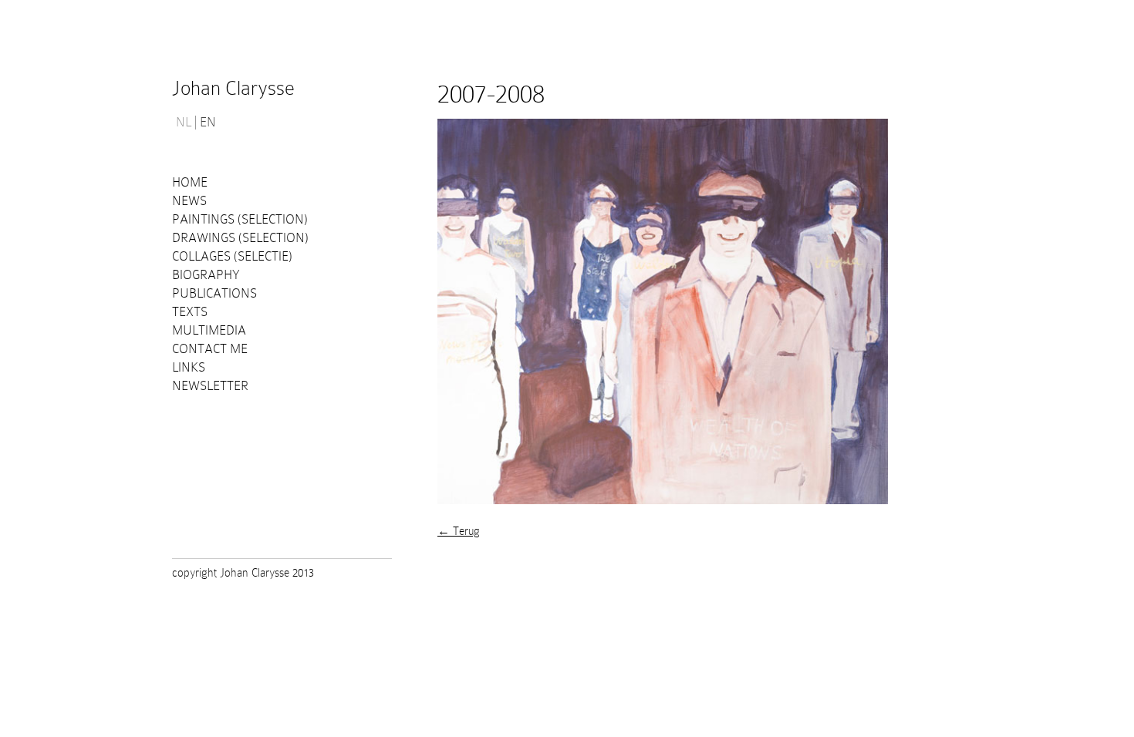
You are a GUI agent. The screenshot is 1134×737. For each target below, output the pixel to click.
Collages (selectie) (232, 256)
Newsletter (210, 386)
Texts (190, 312)
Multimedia (209, 330)
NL (183, 123)
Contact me (210, 349)
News (189, 201)
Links (188, 367)
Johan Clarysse (233, 88)
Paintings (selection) (240, 219)
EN (208, 123)
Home (190, 182)
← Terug (458, 531)
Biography (206, 275)
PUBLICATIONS (214, 293)
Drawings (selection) (240, 238)
